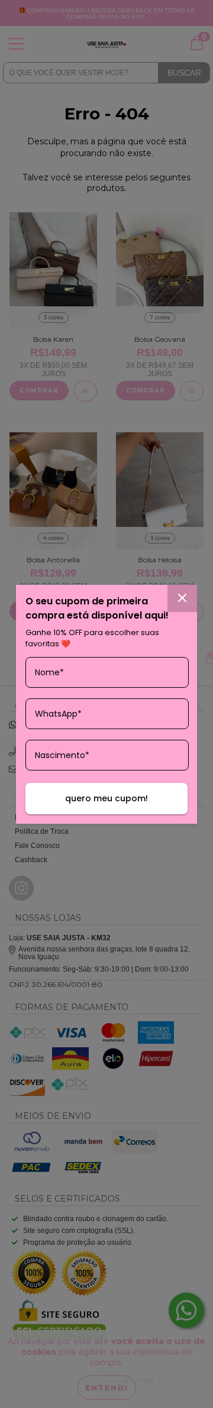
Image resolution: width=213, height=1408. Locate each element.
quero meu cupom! (106, 798)
